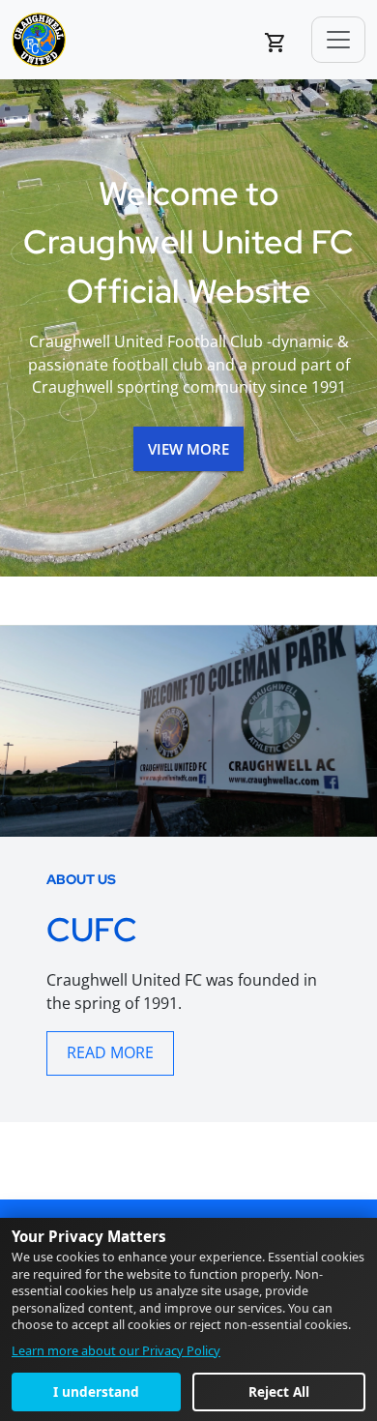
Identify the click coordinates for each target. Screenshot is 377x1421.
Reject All (278, 1391)
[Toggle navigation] (338, 39)
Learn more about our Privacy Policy (116, 1350)
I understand (96, 1391)
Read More (110, 1052)
